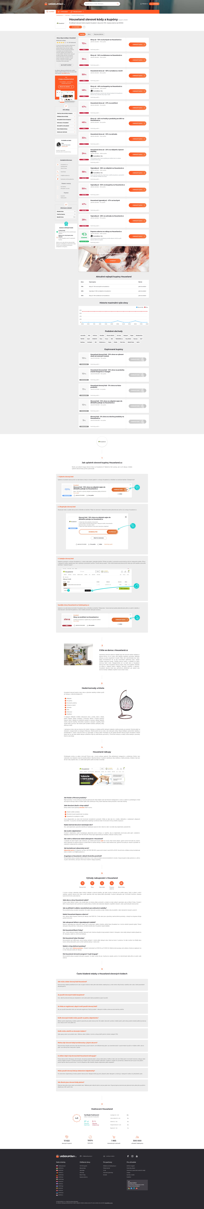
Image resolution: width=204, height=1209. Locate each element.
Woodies (102, 335)
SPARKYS (94, 338)
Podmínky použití (94, 49)
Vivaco (106, 338)
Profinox (95, 335)
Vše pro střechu (110, 335)
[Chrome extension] (129, 1188)
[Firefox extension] (137, 1188)
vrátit (101, 840)
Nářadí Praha (131, 342)
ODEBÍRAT (113, 261)
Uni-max (119, 335)
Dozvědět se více (66, 73)
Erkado (115, 342)
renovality (82, 335)
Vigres (109, 342)
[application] (113, 315)
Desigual (126, 335)
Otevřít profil (64, 146)
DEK (112, 338)
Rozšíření (129, 1177)
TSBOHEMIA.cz (119, 338)
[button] (139, 307)
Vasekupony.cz (59, 15)
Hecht (138, 342)
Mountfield (128, 338)
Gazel (88, 338)
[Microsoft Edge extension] (134, 1188)
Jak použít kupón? (66, 65)
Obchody (67, 15)
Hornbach (89, 342)
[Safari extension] (132, 1188)
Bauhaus (82, 342)
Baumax (136, 338)
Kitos (101, 338)
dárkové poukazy (78, 948)
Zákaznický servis (69, 850)
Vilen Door (122, 342)
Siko (89, 335)
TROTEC (82, 338)
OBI (96, 342)
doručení (81, 807)
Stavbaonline (139, 335)
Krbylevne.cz (102, 342)
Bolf (141, 338)
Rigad (131, 335)
